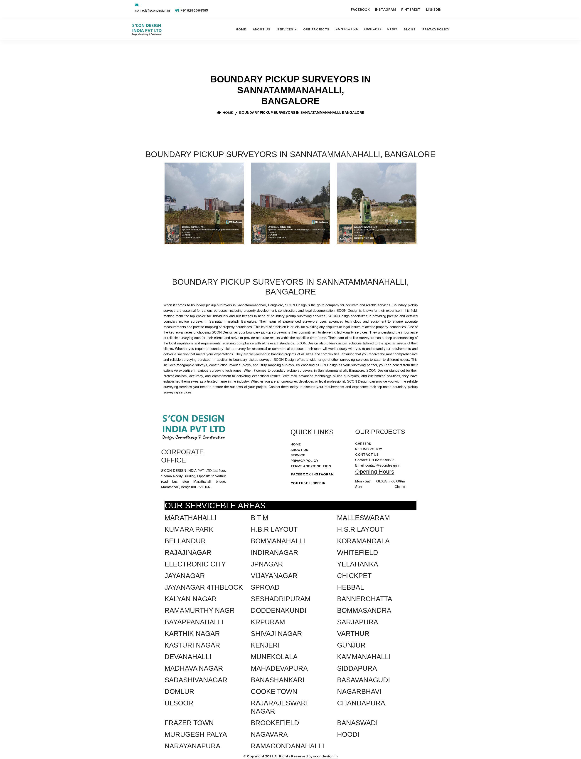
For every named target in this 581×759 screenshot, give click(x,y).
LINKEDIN (433, 9)
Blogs (410, 29)
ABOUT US (299, 449)
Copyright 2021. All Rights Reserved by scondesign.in (292, 756)
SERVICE (297, 455)
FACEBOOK (360, 9)
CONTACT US (346, 29)
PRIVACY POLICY (304, 460)
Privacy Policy (435, 29)
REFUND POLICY (368, 449)
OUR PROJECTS (316, 29)
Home (241, 29)
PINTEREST (411, 9)
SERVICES (285, 29)
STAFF (392, 29)
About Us (261, 29)
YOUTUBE (299, 483)
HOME (295, 444)
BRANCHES (373, 29)
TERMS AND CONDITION (310, 466)
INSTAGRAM (385, 9)
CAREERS (363, 443)
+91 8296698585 (194, 10)
